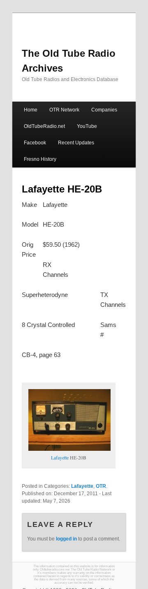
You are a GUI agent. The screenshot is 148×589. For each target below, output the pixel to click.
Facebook (35, 143)
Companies (104, 110)
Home (30, 110)
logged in (66, 539)
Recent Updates (76, 143)
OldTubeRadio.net (44, 126)
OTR (101, 486)
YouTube (87, 126)
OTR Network (64, 110)
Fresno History (40, 159)
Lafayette (60, 457)
